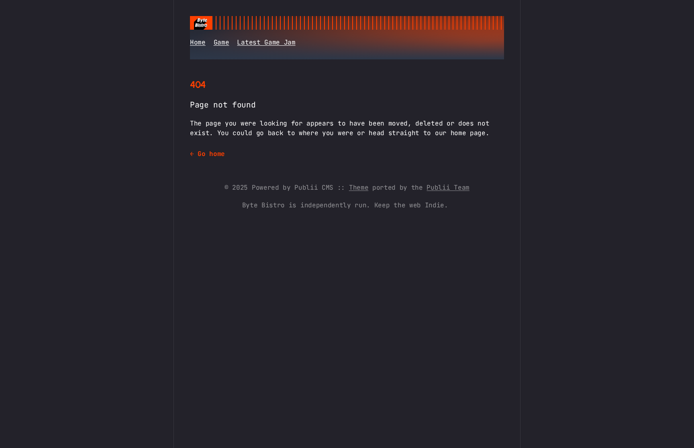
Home (198, 42)
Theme (358, 187)
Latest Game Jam (266, 42)
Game (221, 42)
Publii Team (448, 187)
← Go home (207, 154)
